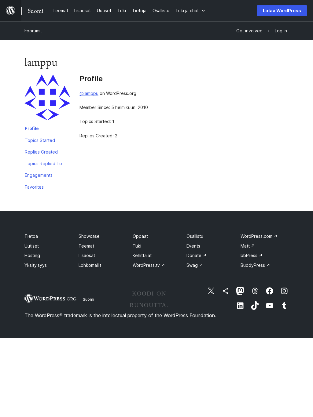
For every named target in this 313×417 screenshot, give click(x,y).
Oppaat (140, 236)
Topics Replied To (43, 163)
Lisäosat (87, 255)
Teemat (86, 245)
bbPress (252, 255)
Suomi (88, 299)
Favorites (34, 187)
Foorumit (33, 30)
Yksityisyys (35, 265)
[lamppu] (47, 98)
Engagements (39, 175)
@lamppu (88, 93)
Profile (32, 128)
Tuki (137, 245)
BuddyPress (255, 265)
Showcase (89, 236)
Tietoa (31, 236)
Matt (248, 245)
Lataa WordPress (282, 10)
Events (193, 245)
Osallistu (194, 236)
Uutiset (31, 245)
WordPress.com (259, 236)
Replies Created (41, 151)
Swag (194, 265)
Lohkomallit (90, 265)
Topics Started (40, 140)
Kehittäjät (142, 255)
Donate (196, 255)
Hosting (32, 255)
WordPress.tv (149, 265)
